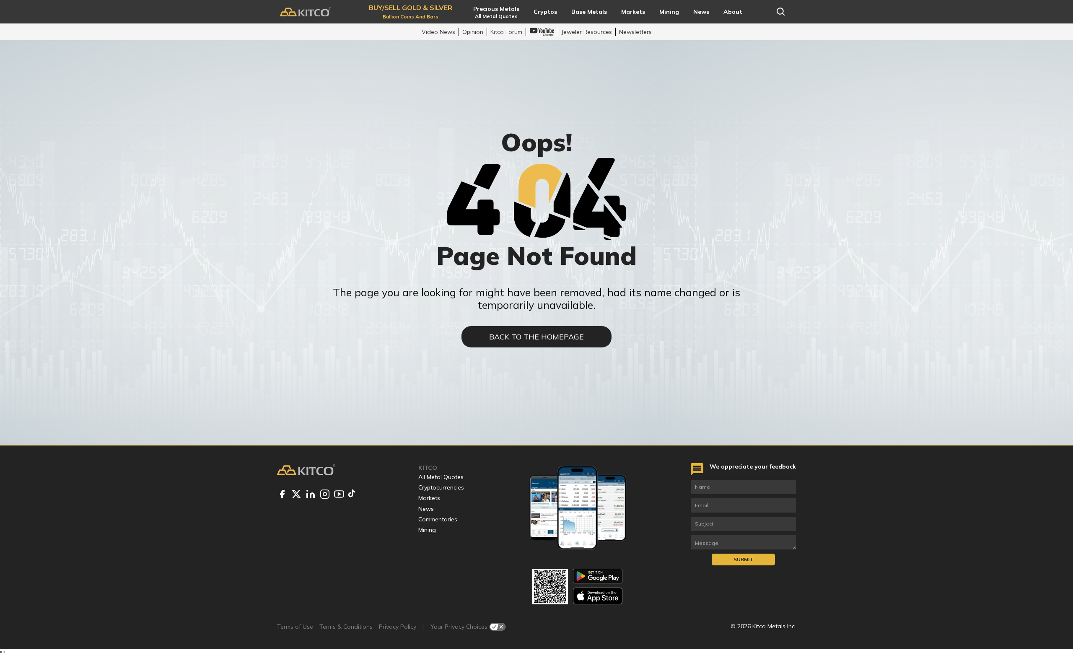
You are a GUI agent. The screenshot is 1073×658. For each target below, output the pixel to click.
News (426, 509)
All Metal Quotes (441, 477)
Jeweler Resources (587, 32)
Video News (438, 32)
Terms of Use (295, 626)
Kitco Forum (506, 32)
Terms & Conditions (346, 626)
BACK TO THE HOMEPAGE (536, 337)
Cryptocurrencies (441, 487)
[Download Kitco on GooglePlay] (597, 576)
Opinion (472, 32)
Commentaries (437, 519)
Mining (427, 530)
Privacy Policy (397, 626)
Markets (429, 498)
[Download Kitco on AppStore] (597, 596)
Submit (743, 559)
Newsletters (635, 32)
